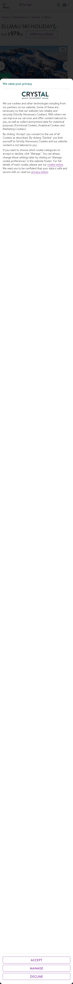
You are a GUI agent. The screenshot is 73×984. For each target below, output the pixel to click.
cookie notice (55, 164)
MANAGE (36, 968)
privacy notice (39, 172)
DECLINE (36, 976)
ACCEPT (36, 960)
